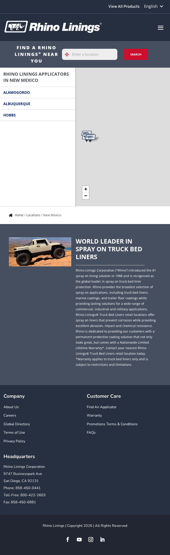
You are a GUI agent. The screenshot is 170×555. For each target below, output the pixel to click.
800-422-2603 (33, 495)
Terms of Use (14, 432)
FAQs (91, 432)
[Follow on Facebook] (68, 539)
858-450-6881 (23, 502)
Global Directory (17, 424)
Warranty (94, 415)
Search (135, 54)
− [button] (85, 196)
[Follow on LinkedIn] (102, 539)
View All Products (124, 6)
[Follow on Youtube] (79, 539)
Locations (33, 215)
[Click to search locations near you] (68, 54)
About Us (11, 407)
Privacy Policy (14, 441)
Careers (10, 415)
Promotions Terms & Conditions (112, 424)
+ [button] (85, 189)
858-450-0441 (28, 488)
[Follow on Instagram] (91, 539)
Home (19, 215)
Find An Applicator (102, 407)
